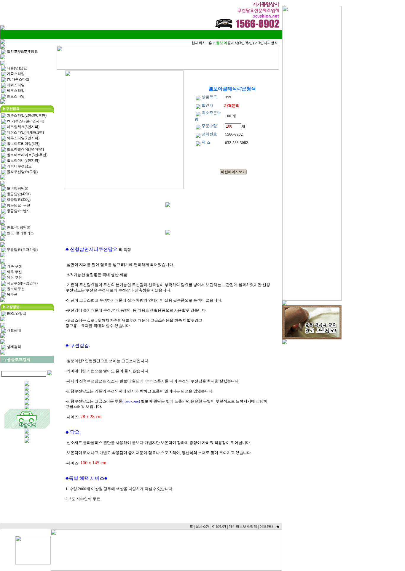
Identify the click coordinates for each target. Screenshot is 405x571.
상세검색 (13, 347)
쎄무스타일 (15, 91)
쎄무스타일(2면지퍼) (22, 138)
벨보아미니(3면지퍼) (22, 160)
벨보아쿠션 (15, 289)
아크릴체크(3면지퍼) (22, 127)
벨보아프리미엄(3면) (22, 144)
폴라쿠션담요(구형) (22, 172)
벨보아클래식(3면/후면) (25, 149)
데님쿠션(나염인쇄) (22, 283)
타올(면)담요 (16, 68)
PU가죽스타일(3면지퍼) (25, 121)
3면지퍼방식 (268, 43)
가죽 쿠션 (14, 266)
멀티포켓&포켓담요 (22, 51)
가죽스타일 (15, 74)
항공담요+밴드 (18, 211)
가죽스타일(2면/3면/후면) (26, 115)
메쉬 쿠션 (14, 277)
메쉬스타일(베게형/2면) (25, 132)
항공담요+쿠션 (18, 205)
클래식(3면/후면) (235, 43)
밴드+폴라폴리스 (20, 233)
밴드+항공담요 (18, 227)
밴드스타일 (15, 96)
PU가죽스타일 (17, 79)
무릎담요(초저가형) (22, 250)
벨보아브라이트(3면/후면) (26, 155)
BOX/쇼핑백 (16, 314)
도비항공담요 (17, 188)
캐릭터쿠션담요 (19, 166)
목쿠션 (11, 294)
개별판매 (13, 330)
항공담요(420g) (18, 194)
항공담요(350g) (18, 200)
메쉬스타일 (15, 85)
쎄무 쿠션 (14, 272)
